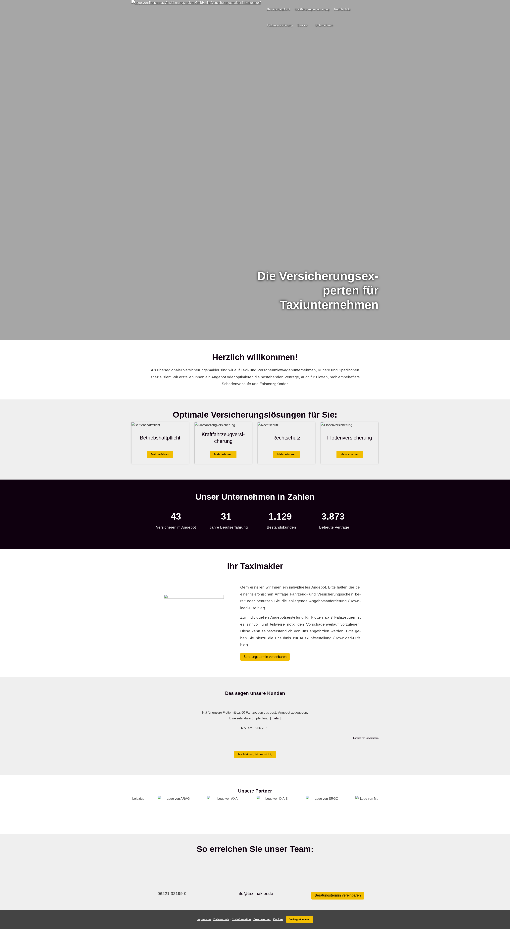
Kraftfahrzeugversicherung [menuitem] (312, 9)
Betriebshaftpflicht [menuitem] (278, 9)
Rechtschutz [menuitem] (342, 9)
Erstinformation (241, 919)
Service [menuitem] (302, 25)
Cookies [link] (278, 919)
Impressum (204, 919)
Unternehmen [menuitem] (324, 25)
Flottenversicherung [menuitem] (280, 25)
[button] (255, 331)
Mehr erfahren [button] (160, 454)
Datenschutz (221, 919)
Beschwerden (262, 919)
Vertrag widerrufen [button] (299, 919)
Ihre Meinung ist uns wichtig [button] (255, 754)
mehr (275, 718)
